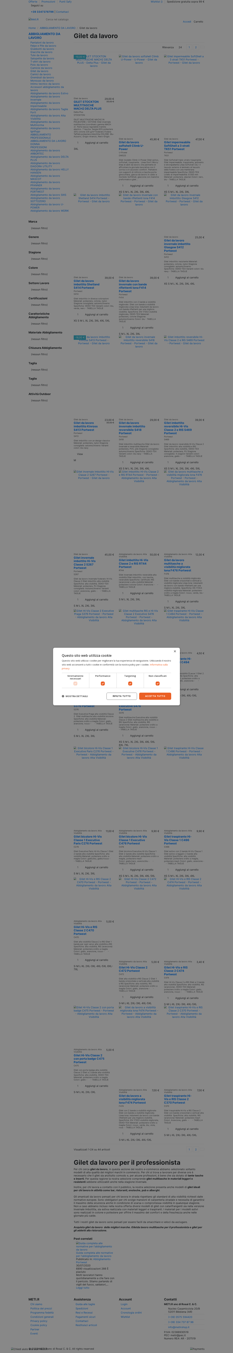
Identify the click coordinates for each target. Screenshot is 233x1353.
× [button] (175, 651)
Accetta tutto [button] (155, 696)
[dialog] (116, 676)
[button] (75, 696)
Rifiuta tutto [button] (122, 696)
